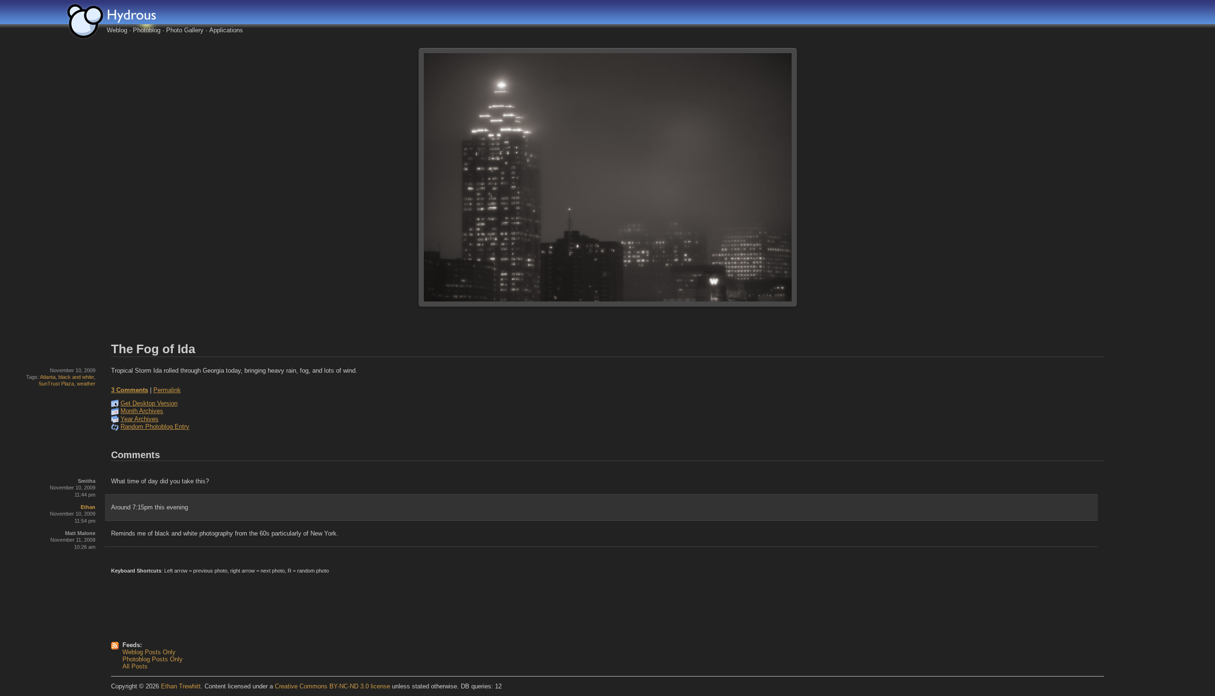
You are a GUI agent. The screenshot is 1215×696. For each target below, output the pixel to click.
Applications (226, 30)
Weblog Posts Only (149, 652)
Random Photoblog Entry (155, 426)
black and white (76, 377)
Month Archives (142, 410)
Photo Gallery (185, 30)
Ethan (88, 507)
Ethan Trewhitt (181, 686)
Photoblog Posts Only (152, 659)
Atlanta (48, 377)
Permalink (167, 390)
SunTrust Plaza (56, 383)
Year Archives (140, 419)
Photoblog (146, 30)
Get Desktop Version (149, 403)
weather (86, 383)
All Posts (135, 666)
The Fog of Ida (153, 349)
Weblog (117, 30)
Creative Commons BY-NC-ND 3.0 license (332, 686)
